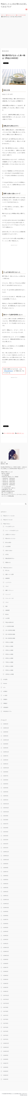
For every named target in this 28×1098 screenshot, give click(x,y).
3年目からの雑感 (9, 646)
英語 (6, 606)
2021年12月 (6, 803)
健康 (18, 433)
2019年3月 (5, 935)
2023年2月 (5, 759)
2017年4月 (5, 1027)
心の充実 (7, 618)
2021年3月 (5, 839)
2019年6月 (5, 923)
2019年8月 (5, 915)
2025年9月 (5, 731)
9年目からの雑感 (9, 670)
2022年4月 (5, 787)
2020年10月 (6, 859)
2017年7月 (5, 1015)
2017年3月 (5, 1031)
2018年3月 (5, 983)
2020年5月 (5, 879)
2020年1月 (5, 895)
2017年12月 (6, 995)
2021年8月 (5, 819)
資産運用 (7, 610)
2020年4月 (5, 883)
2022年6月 (5, 779)
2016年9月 (5, 1055)
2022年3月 (5, 791)
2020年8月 (5, 867)
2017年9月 (5, 1007)
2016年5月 (5, 1071)
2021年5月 (5, 831)
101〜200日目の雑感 (9, 433)
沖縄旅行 (5, 703)
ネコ (4, 687)
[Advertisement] (14, 33)
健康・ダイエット (9, 590)
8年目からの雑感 (9, 666)
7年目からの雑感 (9, 662)
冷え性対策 (7, 546)
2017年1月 (5, 1039)
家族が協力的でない (10, 558)
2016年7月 (5, 1063)
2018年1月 (5, 991)
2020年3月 (5, 887)
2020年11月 (6, 855)
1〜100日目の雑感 (9, 626)
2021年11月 (6, 807)
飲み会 (6, 614)
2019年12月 (6, 899)
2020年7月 (5, 871)
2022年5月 (5, 783)
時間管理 (7, 578)
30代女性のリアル (7, 711)
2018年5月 (5, 975)
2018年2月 (5, 987)
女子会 (6, 554)
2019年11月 (6, 903)
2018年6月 (5, 971)
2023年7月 (5, 755)
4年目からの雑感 (9, 650)
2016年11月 (6, 1047)
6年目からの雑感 (9, 658)
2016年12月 (6, 1043)
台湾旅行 (5, 691)
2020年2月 (5, 891)
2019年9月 (5, 911)
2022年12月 (6, 767)
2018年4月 (5, 979)
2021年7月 (5, 823)
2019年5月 (5, 927)
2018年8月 (5, 963)
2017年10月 (6, 1003)
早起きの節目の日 (9, 622)
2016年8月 (5, 1059)
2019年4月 (5, 931)
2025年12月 (6, 728)
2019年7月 (5, 919)
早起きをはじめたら (7, 567)
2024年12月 (6, 739)
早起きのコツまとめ (7, 519)
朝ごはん (22, 433)
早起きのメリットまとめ (8, 515)
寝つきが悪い (8, 542)
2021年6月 (5, 827)
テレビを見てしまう (10, 526)
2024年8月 (5, 743)
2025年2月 (5, 735)
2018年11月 (6, 951)
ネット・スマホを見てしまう (12, 530)
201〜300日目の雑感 (10, 634)
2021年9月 (5, 815)
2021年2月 (5, 843)
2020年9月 (5, 863)
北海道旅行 (5, 707)
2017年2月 (5, 1035)
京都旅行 (5, 699)
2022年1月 (5, 799)
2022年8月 (5, 771)
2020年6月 (5, 875)
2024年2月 (5, 747)
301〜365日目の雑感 (10, 638)
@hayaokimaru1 (8, 371)
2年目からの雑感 (9, 642)
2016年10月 (6, 1051)
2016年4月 (5, 1075)
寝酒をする (7, 562)
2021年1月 (5, 847)
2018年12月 (6, 947)
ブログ (6, 586)
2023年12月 (6, 751)
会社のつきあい (8, 550)
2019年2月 (5, 939)
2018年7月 (5, 967)
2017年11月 (6, 999)
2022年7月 (5, 775)
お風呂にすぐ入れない (10, 534)
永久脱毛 (5, 679)
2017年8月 (5, 1011)
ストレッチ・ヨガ (9, 598)
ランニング (7, 594)
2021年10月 (6, 811)
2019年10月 (6, 907)
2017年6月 (5, 1019)
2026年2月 (5, 723)
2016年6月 (5, 1067)
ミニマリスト (8, 582)
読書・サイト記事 (9, 574)
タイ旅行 (5, 695)
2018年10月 (6, 955)
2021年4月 (5, 835)
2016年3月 (5, 1079)
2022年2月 (5, 795)
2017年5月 (5, 1023)
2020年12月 (6, 851)
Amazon (5, 683)
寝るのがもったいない (10, 538)
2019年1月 (5, 943)
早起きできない (6, 523)
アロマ (6, 602)
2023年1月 (5, 763)
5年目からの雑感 (9, 654)
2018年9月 (5, 959)
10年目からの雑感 (9, 674)
